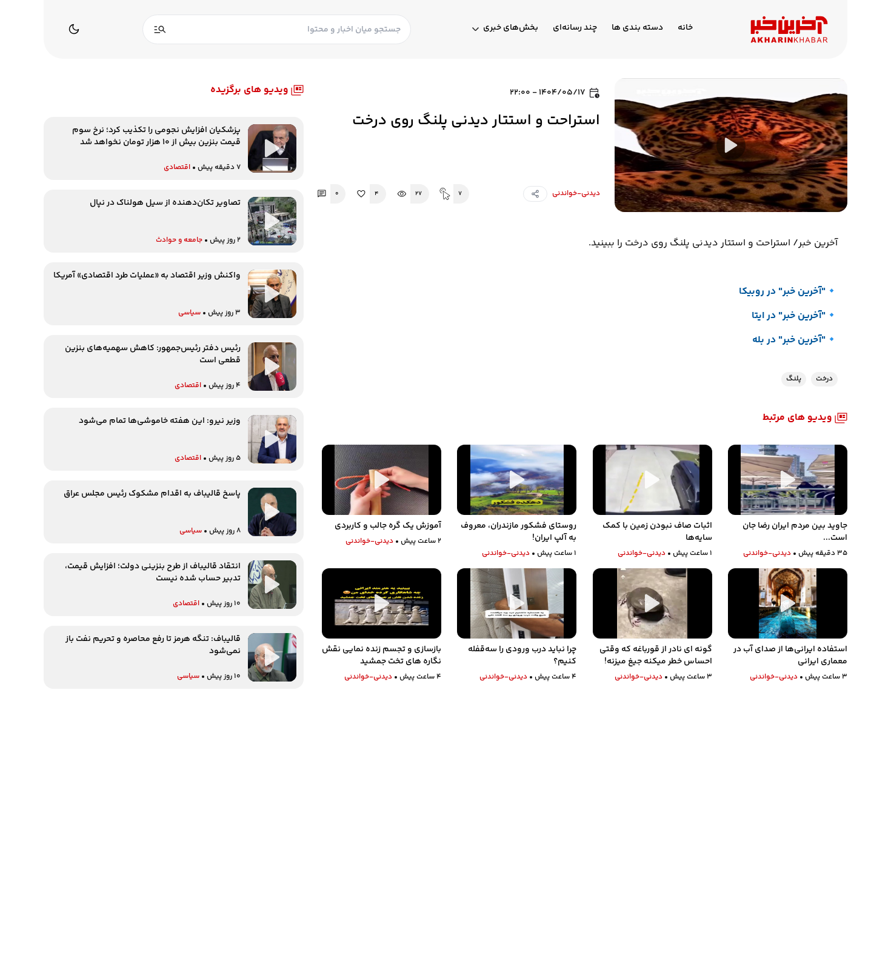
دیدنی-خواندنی (576, 193)
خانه (685, 28)
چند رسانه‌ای (575, 28)
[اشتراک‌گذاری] (535, 194)
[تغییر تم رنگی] (74, 29)
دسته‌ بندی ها (637, 28)
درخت (824, 379)
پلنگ (793, 379)
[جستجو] (160, 29)
